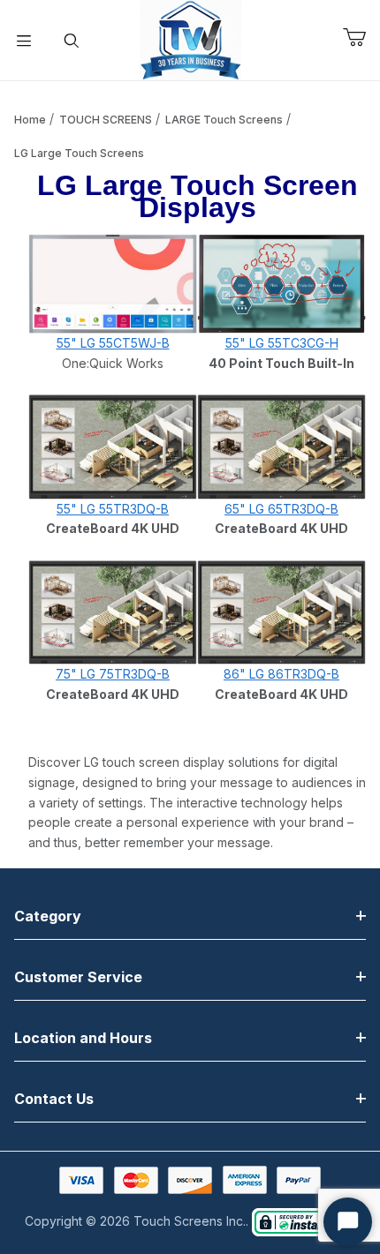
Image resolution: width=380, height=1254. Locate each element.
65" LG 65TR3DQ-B (281, 508)
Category (47, 916)
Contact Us (54, 1099)
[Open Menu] (24, 40)
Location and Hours (83, 1038)
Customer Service (78, 977)
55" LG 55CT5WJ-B (113, 342)
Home (30, 119)
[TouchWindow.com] (190, 38)
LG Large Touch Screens (79, 153)
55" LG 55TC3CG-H (281, 342)
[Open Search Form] (71, 40)
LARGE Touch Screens (224, 119)
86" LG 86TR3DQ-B (281, 673)
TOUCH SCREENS (105, 119)
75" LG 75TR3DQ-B (113, 673)
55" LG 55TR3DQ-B (113, 508)
